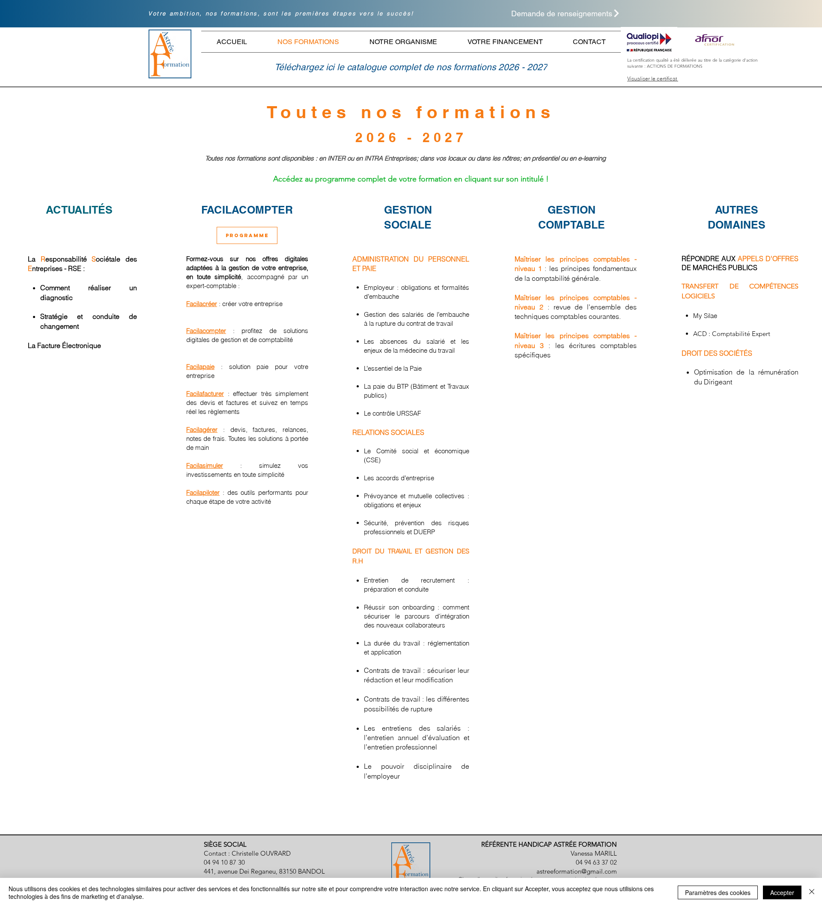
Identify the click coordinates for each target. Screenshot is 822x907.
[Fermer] (812, 892)
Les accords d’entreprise (399, 478)
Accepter (782, 892)
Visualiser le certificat (652, 78)
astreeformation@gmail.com (576, 871)
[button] (550, 13)
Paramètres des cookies (718, 892)
